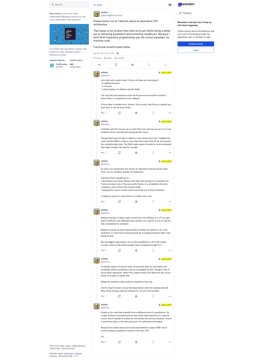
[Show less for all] (170, 5)
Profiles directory (78, 346)
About (62, 346)
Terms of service (68, 348)
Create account (196, 44)
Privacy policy (55, 348)
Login (195, 50)
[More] (165, 65)
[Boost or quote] (116, 64)
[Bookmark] (149, 64)
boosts (97, 58)
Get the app (68, 353)
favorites (119, 58)
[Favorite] (132, 64)
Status (68, 346)
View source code (65, 356)
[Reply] (99, 64)
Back (99, 5)
